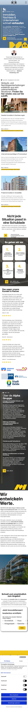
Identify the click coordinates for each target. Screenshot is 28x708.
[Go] (25, 39)
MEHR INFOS (10, 470)
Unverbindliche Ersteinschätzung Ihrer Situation (17, 235)
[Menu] (26, 2)
